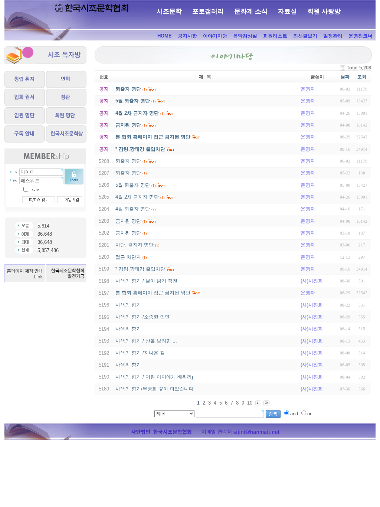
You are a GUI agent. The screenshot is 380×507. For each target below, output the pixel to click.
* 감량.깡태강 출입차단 (140, 269)
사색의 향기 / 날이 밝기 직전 (146, 281)
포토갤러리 (208, 11)
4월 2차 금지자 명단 (137, 197)
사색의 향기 (128, 305)
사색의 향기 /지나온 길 (140, 353)
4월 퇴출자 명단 (132, 209)
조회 (361, 76)
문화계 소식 (251, 11)
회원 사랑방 (324, 11)
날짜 (345, 76)
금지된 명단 (128, 221)
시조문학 (169, 11)
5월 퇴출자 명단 (132, 185)
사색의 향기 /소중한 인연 (142, 317)
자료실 (287, 11)
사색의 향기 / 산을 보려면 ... (146, 341)
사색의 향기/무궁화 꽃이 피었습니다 (154, 389)
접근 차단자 (128, 257)
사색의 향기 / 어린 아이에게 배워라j (154, 377)
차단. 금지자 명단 (134, 245)
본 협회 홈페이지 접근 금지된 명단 (152, 292)
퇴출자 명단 (128, 161)
